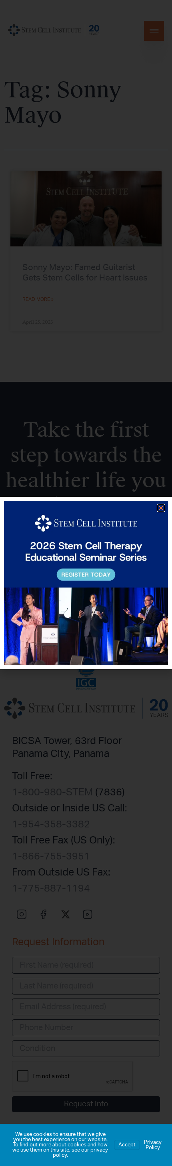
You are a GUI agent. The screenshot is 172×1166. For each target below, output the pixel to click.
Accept (127, 1145)
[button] (161, 508)
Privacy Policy (153, 1145)
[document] (86, 583)
